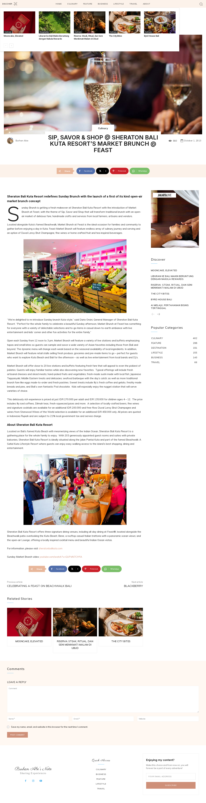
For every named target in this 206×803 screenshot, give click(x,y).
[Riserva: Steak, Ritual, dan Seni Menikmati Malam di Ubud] (89, 22)
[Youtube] (41, 781)
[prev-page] (6, 46)
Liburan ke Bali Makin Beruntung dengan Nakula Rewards (172, 277)
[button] (201, 4)
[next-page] (11, 46)
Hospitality (44, 32)
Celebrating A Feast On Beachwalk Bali (39, 586)
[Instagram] (33, 781)
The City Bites (115, 36)
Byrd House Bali (151, 36)
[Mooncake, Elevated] (19, 22)
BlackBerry (133, 586)
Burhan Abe (22, 140)
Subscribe (171, 785)
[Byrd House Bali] (160, 22)
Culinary (8, 32)
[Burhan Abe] (11, 141)
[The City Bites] (124, 22)
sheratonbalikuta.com (50, 548)
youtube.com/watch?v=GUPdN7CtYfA (60, 556)
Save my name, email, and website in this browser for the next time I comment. (49, 727)
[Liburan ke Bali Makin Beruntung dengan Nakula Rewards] (54, 22)
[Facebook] (26, 781)
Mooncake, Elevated (13, 36)
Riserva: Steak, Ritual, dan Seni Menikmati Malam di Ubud (75, 645)
